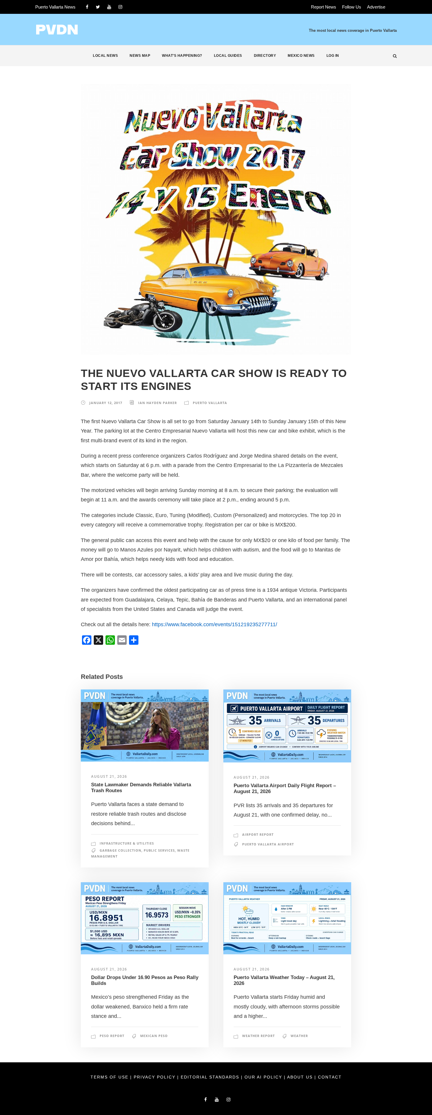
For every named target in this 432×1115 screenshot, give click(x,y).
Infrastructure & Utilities (127, 843)
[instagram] (120, 6)
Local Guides (228, 56)
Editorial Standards (211, 1077)
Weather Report (258, 1035)
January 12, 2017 (105, 403)
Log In (332, 56)
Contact (330, 1077)
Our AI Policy (263, 1077)
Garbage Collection (120, 850)
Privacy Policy (155, 1077)
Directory (265, 56)
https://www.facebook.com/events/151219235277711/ (214, 624)
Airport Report (258, 834)
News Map (140, 56)
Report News (323, 6)
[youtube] (109, 6)
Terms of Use (110, 1077)
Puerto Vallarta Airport (268, 844)
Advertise (376, 6)
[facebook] (87, 6)
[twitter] (98, 6)
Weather (299, 1035)
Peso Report (112, 1035)
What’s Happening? (182, 56)
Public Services (159, 850)
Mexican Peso (154, 1035)
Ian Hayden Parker (157, 403)
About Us (300, 1077)
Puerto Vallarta (210, 403)
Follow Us (351, 6)
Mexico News (301, 56)
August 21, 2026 (109, 776)
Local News (105, 56)
